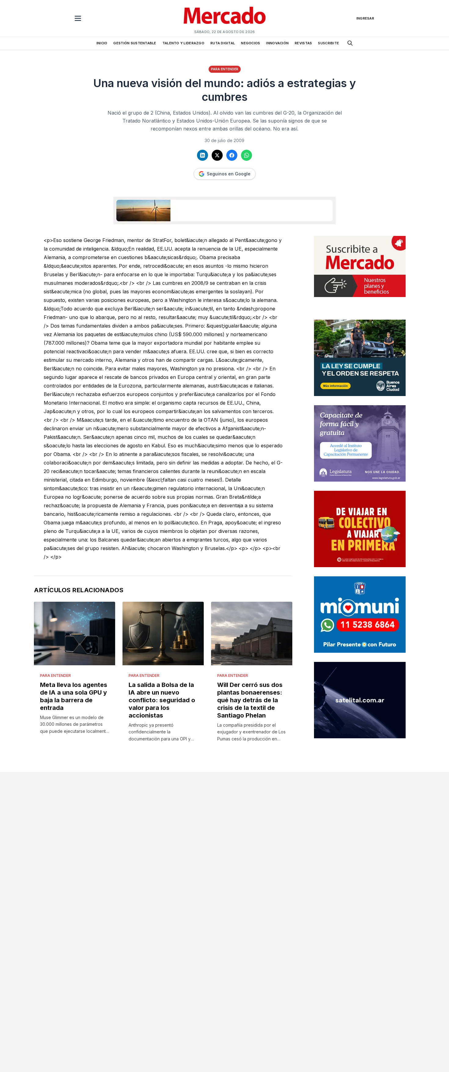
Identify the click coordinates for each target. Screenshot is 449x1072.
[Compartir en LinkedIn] (202, 155)
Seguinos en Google (228, 173)
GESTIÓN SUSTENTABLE (134, 43)
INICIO (102, 43)
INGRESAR (365, 18)
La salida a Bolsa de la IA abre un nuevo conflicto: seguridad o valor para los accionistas (162, 700)
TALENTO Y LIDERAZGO (183, 43)
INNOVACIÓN (277, 43)
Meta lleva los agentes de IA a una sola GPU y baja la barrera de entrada (73, 696)
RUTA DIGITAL (222, 43)
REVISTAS (303, 43)
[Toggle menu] (78, 18)
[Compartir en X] (217, 155)
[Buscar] (350, 43)
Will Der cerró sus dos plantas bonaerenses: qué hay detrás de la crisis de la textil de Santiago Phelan (250, 700)
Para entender (224, 69)
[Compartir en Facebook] (231, 155)
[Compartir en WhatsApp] (246, 155)
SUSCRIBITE (328, 43)
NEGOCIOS (250, 43)
